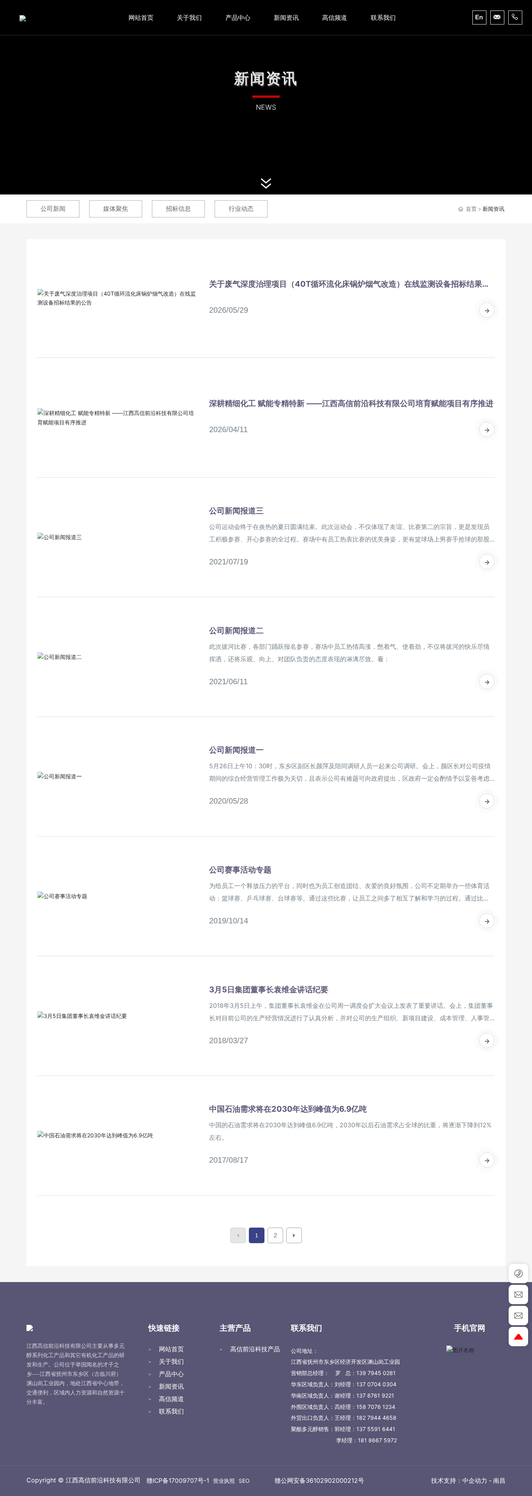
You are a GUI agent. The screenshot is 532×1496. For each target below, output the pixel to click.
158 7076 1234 (375, 1406)
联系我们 (171, 1411)
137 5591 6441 (375, 1429)
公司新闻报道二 (236, 630)
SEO (244, 1480)
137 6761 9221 (375, 1395)
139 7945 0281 (376, 1373)
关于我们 (171, 1361)
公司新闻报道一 (236, 750)
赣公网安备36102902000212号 (319, 1480)
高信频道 (171, 1399)
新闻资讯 (171, 1386)
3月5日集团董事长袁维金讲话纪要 (268, 989)
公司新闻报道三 (236, 510)
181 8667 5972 (377, 1440)
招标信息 (178, 208)
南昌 (499, 1480)
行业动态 (241, 208)
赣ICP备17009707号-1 (177, 1480)
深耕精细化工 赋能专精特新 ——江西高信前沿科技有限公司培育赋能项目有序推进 (351, 403)
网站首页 (171, 1349)
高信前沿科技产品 (255, 1349)
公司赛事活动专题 (240, 869)
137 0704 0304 (376, 1384)
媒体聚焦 (115, 208)
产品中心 (171, 1374)
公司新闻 (53, 208)
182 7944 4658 (376, 1417)
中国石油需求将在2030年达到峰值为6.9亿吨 (288, 1109)
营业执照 (224, 1480)
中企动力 (474, 1480)
